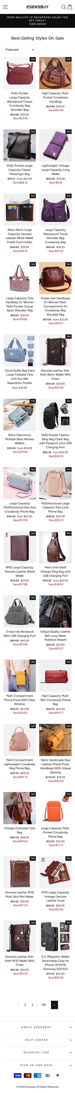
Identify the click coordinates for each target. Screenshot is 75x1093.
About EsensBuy (36, 1027)
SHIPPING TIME (37, 1052)
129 (43, 1005)
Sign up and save (36, 1065)
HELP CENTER (36, 1040)
